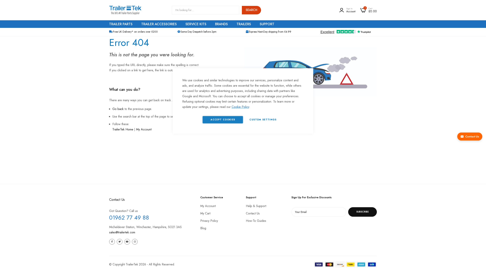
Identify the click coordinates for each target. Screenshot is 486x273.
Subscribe (362, 211)
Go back (118, 109)
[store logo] (125, 10)
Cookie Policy (240, 107)
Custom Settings (262, 119)
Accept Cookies (223, 119)
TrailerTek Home (122, 129)
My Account (143, 129)
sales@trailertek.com (122, 232)
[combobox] (205, 10)
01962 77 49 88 (129, 217)
